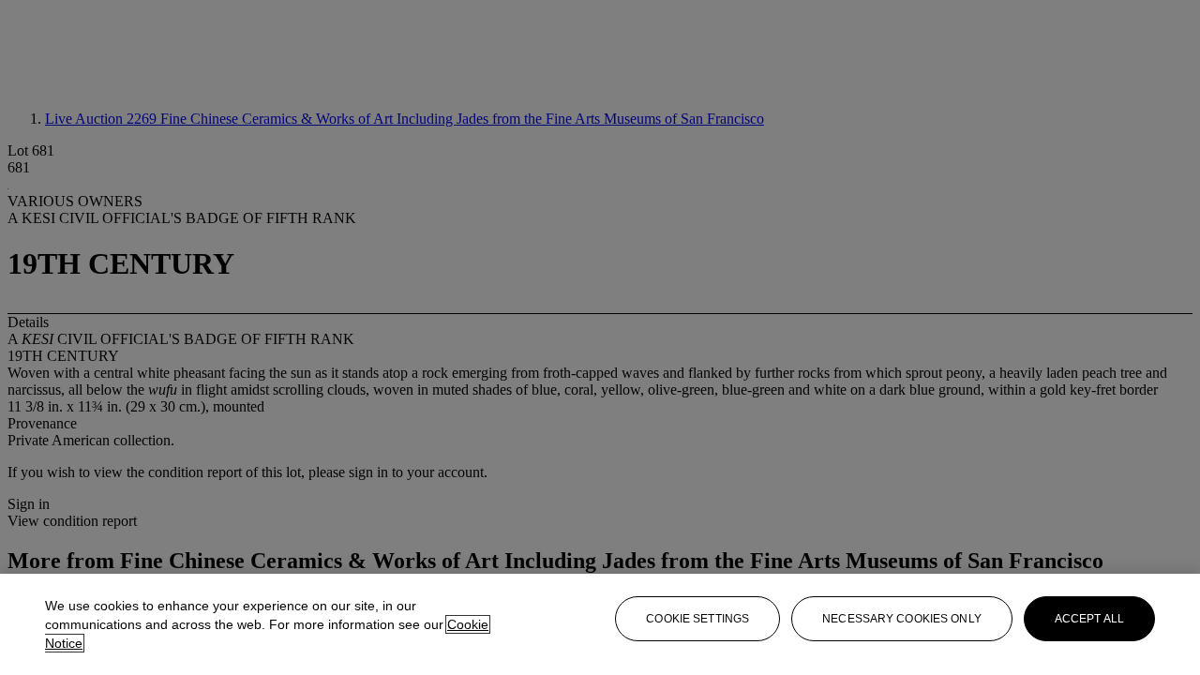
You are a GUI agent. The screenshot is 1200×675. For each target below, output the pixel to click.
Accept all (1089, 618)
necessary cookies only (902, 618)
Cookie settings (697, 618)
